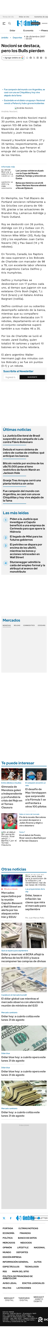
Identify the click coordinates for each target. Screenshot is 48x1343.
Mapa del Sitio (20, 1271)
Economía (28, 30)
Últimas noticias (28, 1228)
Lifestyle (23, 1247)
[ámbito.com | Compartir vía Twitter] (34, 57)
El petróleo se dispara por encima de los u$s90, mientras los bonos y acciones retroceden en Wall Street (26, 551)
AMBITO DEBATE (39, 1299)
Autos (37, 1262)
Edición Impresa (12, 1257)
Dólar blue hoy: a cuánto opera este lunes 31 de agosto (23, 1058)
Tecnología (32, 1266)
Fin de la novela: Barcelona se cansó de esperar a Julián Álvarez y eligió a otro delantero (32, 821)
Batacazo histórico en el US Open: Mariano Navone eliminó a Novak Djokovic (31, 185)
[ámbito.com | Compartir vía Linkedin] (38, 57)
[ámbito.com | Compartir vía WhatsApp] (27, 57)
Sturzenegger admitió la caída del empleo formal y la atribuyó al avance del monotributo (27, 566)
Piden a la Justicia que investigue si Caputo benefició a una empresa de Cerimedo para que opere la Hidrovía (27, 525)
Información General (16, 1262)
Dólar (12, 30)
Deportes (17, 38)
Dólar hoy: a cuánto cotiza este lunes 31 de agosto (20, 1018)
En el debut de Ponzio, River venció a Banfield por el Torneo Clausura (32, 838)
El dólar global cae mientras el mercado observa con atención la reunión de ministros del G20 (22, 1002)
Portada (8, 1228)
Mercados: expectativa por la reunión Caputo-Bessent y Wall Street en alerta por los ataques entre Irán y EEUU (11, 905)
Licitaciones (24, 1288)
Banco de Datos (27, 1238)
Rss (5, 1271)
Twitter (4, 1218)
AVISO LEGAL (10, 1283)
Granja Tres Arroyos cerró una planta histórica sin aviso (22, 482)
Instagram (17, 1218)
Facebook (10, 1218)
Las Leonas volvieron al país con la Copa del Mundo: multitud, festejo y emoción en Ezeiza (31, 174)
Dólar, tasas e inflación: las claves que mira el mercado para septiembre (35, 902)
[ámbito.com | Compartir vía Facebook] (31, 57)
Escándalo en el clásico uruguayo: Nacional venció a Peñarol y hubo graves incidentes (24, 102)
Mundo (7, 1252)
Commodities (29, 625)
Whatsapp (39, 1218)
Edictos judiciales (33, 1283)
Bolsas (17, 625)
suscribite (36, 23)
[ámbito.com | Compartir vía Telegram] (41, 57)
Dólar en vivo (24, 17)
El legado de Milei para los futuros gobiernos (26, 538)
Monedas (7, 625)
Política (8, 1238)
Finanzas (25, 1233)
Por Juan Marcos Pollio (34, 918)
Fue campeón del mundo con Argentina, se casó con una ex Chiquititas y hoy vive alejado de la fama (24, 92)
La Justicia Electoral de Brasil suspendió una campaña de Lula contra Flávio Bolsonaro (23, 439)
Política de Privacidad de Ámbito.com (18, 1277)
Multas (7, 1288)
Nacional (39, 1247)
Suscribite (32, 377)
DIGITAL (9, 1299)
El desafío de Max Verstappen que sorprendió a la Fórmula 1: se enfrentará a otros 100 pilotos (35, 797)
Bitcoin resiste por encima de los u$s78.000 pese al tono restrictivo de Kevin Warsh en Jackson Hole (23, 468)
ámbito (4, 38)
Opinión (7, 1247)
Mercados (9, 1242)
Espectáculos (11, 1266)
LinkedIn (24, 1218)
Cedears (41, 625)
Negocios (26, 1242)
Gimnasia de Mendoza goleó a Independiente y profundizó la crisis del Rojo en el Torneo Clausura (11, 797)
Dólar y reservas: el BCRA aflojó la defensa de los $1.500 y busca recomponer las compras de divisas (23, 958)
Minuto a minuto (10, 889)
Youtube (31, 1218)
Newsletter (40, 1218)
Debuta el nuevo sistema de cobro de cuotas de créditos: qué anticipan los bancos (23, 453)
